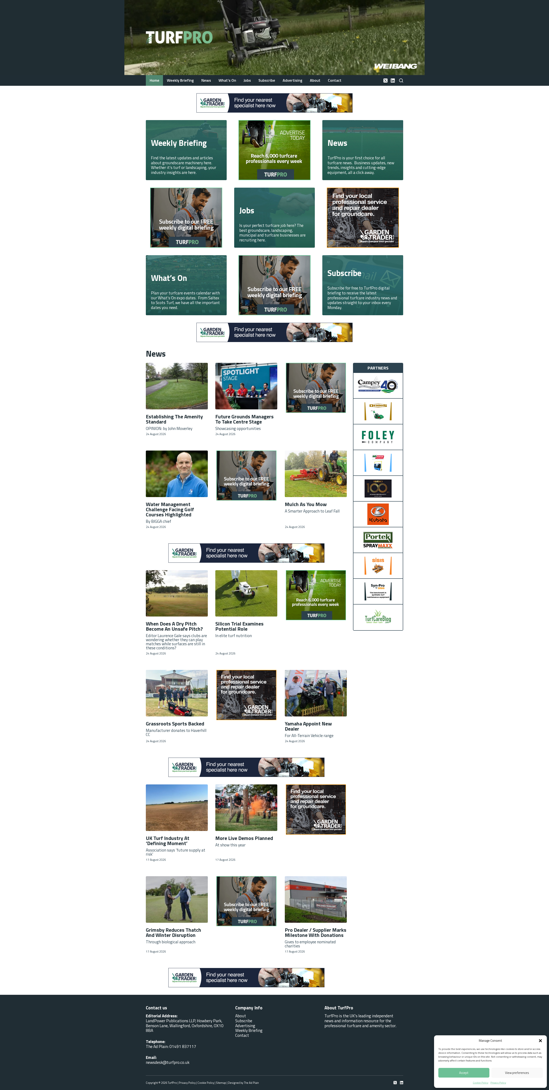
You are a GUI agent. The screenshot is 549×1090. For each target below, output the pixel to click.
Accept (464, 1072)
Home (154, 80)
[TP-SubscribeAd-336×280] (274, 149)
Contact (334, 80)
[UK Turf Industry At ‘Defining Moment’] (177, 807)
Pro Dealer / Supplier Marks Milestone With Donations (315, 932)
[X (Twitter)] (385, 80)
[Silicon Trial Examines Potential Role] (246, 593)
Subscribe (266, 80)
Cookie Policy (480, 1083)
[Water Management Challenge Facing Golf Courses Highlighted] (177, 474)
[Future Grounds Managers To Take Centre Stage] (246, 386)
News (206, 80)
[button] (540, 1041)
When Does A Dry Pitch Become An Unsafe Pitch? (174, 626)
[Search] (401, 80)
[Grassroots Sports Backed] (177, 693)
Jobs (247, 80)
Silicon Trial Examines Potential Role (239, 626)
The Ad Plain (251, 1083)
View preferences (517, 1072)
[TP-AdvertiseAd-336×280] (186, 217)
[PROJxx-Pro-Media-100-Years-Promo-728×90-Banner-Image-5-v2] (274, 102)
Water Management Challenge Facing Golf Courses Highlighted (170, 509)
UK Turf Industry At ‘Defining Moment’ (167, 840)
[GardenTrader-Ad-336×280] (274, 285)
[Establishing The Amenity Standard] (177, 386)
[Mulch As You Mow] (316, 474)
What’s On (227, 80)
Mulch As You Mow (306, 504)
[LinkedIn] (393, 80)
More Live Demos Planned (244, 838)
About (315, 80)
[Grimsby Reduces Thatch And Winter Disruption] (177, 899)
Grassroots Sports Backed (175, 723)
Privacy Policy (498, 1083)
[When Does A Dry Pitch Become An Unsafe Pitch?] (177, 593)
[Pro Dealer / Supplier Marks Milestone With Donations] (316, 899)
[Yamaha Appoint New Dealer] (316, 693)
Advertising (292, 80)
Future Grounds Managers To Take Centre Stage (244, 419)
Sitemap (221, 1083)
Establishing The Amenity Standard (174, 419)
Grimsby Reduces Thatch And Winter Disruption (173, 932)
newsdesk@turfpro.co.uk (167, 1062)
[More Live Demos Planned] (246, 807)
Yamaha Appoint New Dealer (308, 726)
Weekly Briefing (180, 80)
